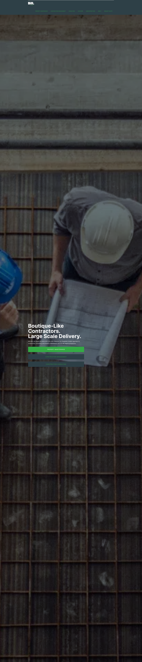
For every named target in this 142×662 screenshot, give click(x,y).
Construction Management (58, 11)
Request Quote (108, 11)
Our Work (80, 11)
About (99, 11)
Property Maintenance (41, 11)
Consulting (72, 11)
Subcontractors (90, 11)
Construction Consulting (56, 364)
